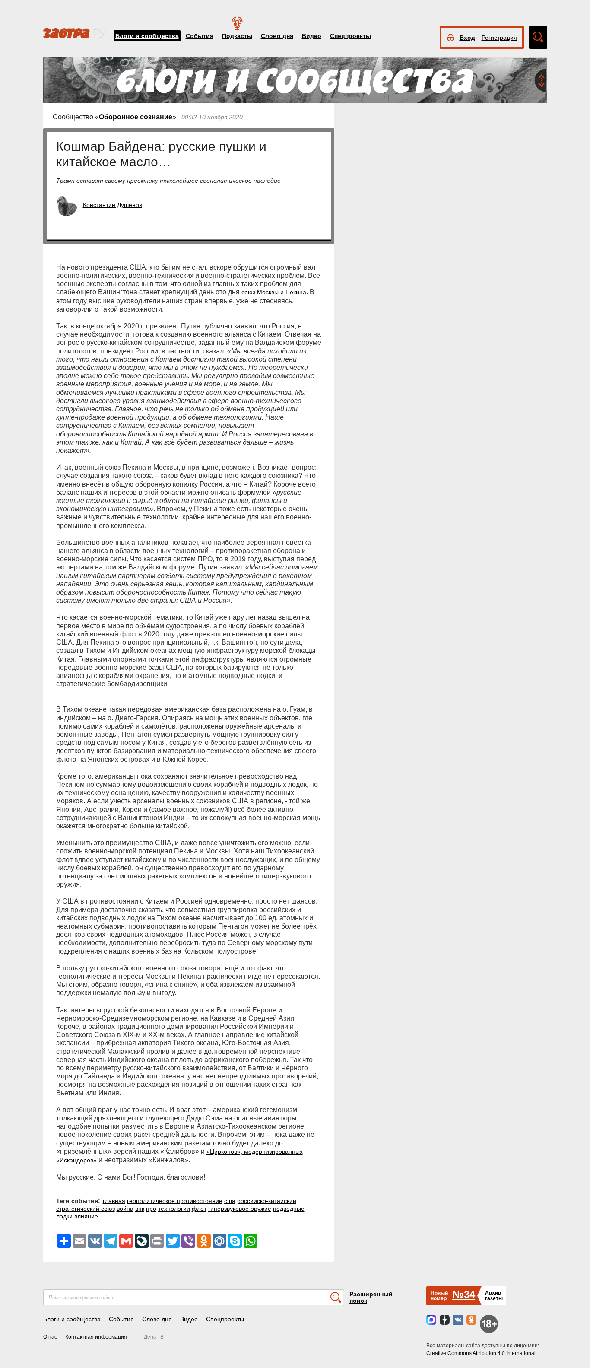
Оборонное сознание (135, 117)
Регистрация (499, 37)
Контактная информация (96, 1337)
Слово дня (277, 35)
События (199, 35)
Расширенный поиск (371, 1297)
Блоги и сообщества (147, 35)
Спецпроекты (350, 35)
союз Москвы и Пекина (273, 292)
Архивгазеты (494, 1295)
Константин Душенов (112, 204)
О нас (50, 1337)
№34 (463, 1294)
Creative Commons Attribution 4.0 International (481, 1353)
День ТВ (154, 1337)
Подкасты (237, 35)
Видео (311, 35)
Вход (467, 37)
